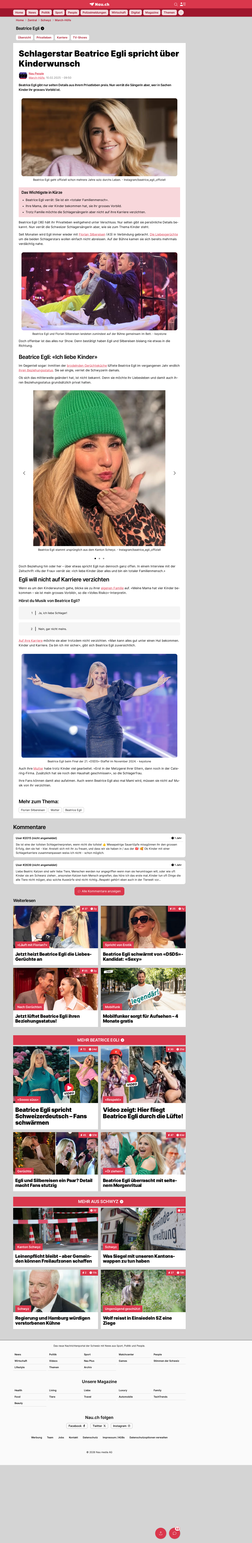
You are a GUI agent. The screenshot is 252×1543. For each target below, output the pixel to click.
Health (18, 1390)
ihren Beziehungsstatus (36, 370)
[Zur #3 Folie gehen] (103, 558)
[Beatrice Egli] (99, 28)
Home (20, 20)
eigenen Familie (112, 588)
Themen (54, 1367)
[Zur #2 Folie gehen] (99, 558)
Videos (53, 1360)
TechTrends (160, 1396)
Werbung (36, 1437)
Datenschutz (90, 1437)
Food (17, 1396)
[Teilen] (160, 1533)
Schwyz (46, 20)
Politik (53, 1354)
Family (157, 1390)
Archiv (88, 1367)
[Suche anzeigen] (176, 4)
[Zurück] (24, 473)
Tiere (52, 1396)
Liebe (87, 1390)
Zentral (32, 20)
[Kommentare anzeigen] (174, 1533)
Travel (87, 1396)
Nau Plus (89, 1360)
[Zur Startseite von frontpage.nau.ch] (99, 4)
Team (50, 1437)
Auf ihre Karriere (31, 640)
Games (123, 1360)
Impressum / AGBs (114, 1437)
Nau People (36, 73)
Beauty (19, 1403)
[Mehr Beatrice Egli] (99, 1040)
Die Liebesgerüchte (164, 234)
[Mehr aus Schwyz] (99, 1201)
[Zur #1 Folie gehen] (95, 558)
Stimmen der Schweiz (166, 1360)
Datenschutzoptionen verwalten (149, 1437)
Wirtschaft (21, 1360)
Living (52, 1390)
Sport (87, 1354)
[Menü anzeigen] (183, 4)
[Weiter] (174, 473)
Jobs (61, 1437)
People (158, 1354)
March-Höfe (63, 20)
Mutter (38, 768)
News (18, 1354)
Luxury (123, 1390)
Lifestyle (20, 1367)
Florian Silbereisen (92, 234)
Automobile (126, 1396)
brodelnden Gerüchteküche (87, 365)
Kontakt (73, 1437)
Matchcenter (126, 1354)
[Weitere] (181, 12)
